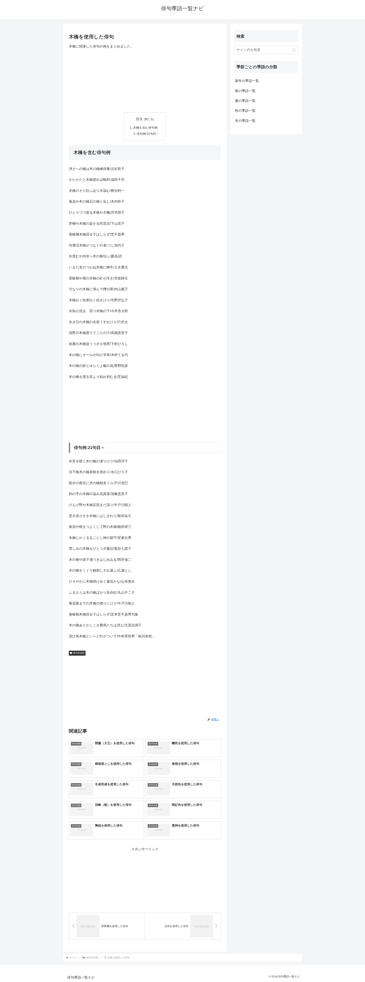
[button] (294, 50)
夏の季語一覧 (245, 101)
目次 (139, 119)
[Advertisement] (145, 80)
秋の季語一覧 (245, 111)
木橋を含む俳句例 (145, 127)
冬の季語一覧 (245, 121)
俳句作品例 (78, 653)
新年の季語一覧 (247, 81)
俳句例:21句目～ (148, 133)
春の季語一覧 (245, 91)
